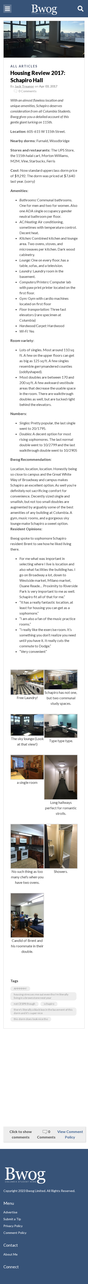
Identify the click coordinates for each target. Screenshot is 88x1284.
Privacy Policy (13, 1226)
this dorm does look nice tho (31, 1019)
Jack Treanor (24, 86)
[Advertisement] (44, 1077)
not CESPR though (24, 1003)
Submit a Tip (12, 1219)
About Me (10, 1254)
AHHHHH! (20, 988)
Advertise (10, 1212)
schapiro (49, 1003)
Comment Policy (14, 1233)
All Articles (24, 66)
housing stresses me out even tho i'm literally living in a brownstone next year (41, 996)
